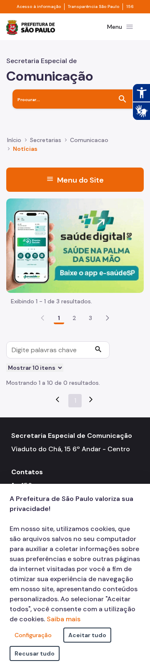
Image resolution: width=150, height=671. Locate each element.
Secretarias (45, 140)
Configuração (33, 635)
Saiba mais (63, 619)
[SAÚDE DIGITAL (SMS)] (75, 245)
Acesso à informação (39, 7)
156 (130, 7)
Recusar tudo (35, 653)
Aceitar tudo (87, 635)
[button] (107, 318)
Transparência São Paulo (93, 7)
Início (14, 140)
